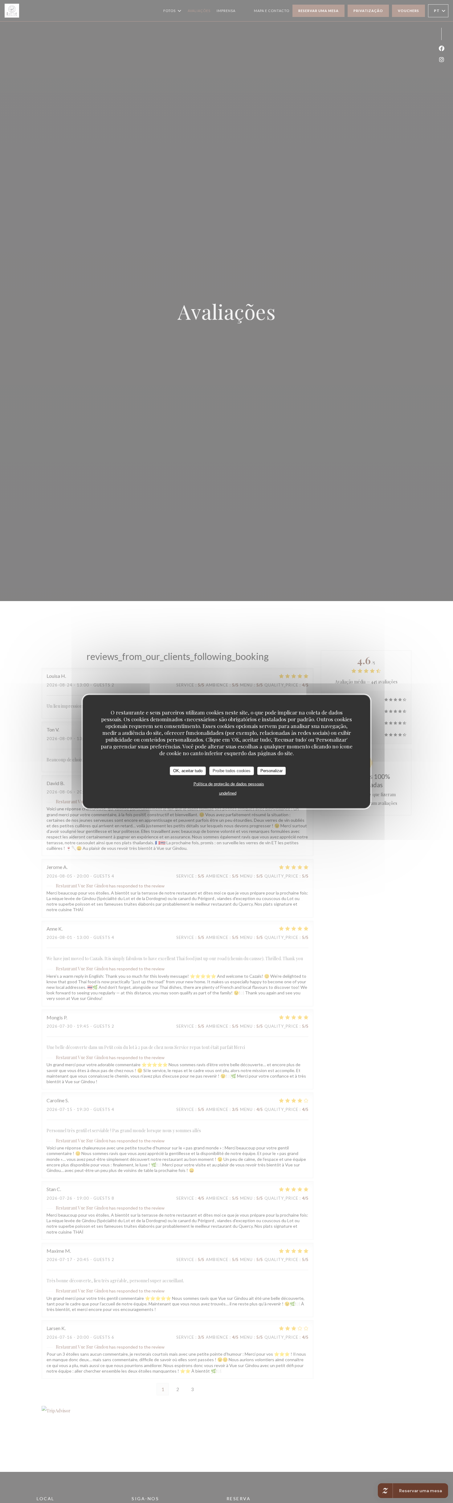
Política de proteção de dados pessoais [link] (229, 783)
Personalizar (271, 770)
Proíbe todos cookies (232, 770)
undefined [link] (227, 793)
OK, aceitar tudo (187, 770)
